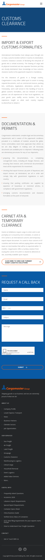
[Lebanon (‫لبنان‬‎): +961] (4, 308)
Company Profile (10, 409)
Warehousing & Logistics (12, 461)
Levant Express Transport (13, 413)
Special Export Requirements (14, 505)
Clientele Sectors (10, 425)
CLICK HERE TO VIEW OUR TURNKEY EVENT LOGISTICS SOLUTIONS (18, 262)
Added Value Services (11, 476)
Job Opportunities (10, 428)
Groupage (7, 453)
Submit (21, 367)
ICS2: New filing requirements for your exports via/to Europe (22, 521)
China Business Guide (11, 513)
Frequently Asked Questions (14, 493)
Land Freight (8, 449)
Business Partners (10, 421)
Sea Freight (8, 441)
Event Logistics (9, 473)
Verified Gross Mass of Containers (16, 517)
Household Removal (11, 469)
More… (6, 480)
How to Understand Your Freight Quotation (19, 526)
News (6, 417)
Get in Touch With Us (11, 539)
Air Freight (7, 445)
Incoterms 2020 (9, 497)
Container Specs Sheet (12, 509)
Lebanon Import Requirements (15, 501)
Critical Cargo (8, 465)
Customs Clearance (11, 457)
